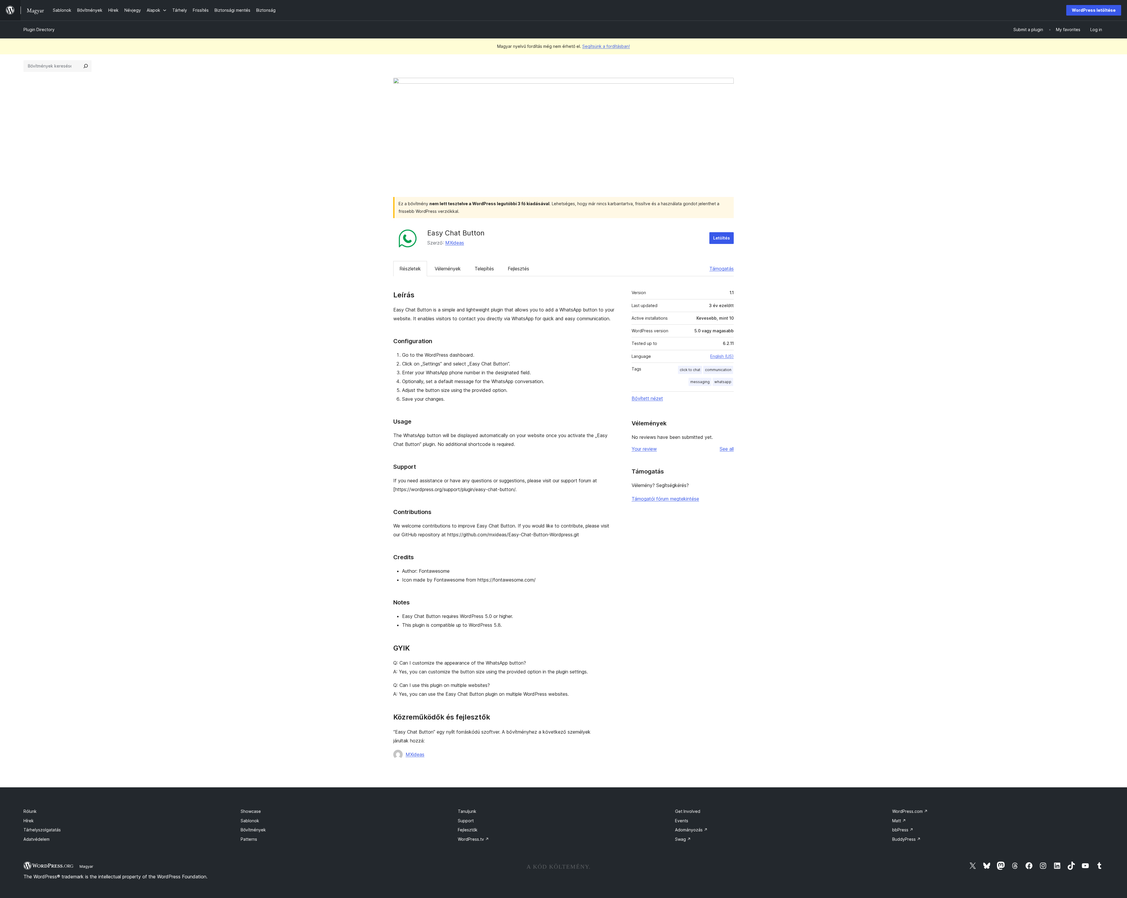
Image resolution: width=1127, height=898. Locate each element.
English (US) (722, 356)
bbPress (902, 829)
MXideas (454, 243)
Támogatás (721, 269)
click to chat (690, 370)
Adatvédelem (36, 839)
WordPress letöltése (1094, 10)
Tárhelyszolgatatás (42, 829)
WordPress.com (910, 811)
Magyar (86, 866)
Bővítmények (253, 829)
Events (681, 820)
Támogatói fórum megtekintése (665, 499)
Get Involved (687, 811)
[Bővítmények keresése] (86, 66)
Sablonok (250, 820)
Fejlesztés (518, 269)
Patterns (249, 839)
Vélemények (448, 269)
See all (727, 449)
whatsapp (722, 382)
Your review (644, 449)
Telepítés (484, 269)
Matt (899, 820)
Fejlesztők (468, 829)
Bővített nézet (647, 398)
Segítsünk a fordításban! (606, 46)
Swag (683, 839)
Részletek (410, 269)
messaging (700, 382)
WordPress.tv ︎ (473, 839)
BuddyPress (906, 839)
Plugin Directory (39, 29)
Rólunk (30, 811)
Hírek (28, 820)
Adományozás (691, 829)
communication (718, 370)
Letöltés (721, 237)
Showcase (251, 811)
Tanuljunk (467, 811)
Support (466, 820)
